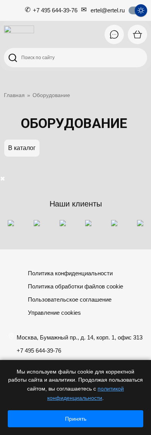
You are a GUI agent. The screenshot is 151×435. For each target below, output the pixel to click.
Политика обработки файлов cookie (75, 286)
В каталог (22, 148)
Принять (75, 419)
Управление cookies (54, 312)
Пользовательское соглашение (70, 299)
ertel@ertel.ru (108, 10)
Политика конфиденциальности (70, 273)
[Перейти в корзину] (137, 34)
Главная (14, 95)
